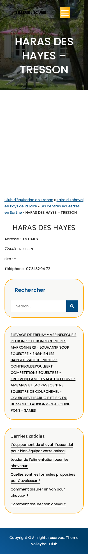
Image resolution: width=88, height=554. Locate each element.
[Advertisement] (44, 151)
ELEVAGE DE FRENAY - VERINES (37, 334)
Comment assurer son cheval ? (38, 504)
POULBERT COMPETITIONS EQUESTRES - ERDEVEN (36, 372)
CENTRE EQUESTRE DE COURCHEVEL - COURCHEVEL (37, 391)
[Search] (72, 306)
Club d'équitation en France (29, 199)
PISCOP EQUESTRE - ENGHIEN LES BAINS (40, 354)
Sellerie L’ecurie (30, 12)
